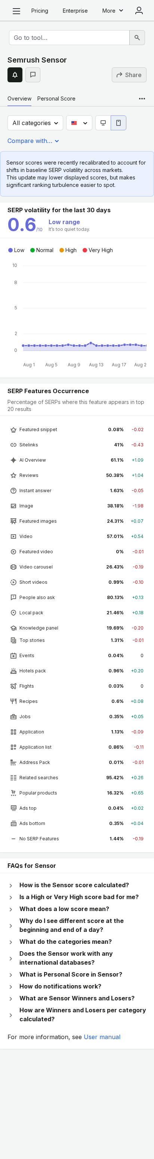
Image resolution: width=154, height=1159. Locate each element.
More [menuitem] (109, 10)
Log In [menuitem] (139, 10)
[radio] (103, 122)
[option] (77, 429)
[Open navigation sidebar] (16, 11)
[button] (14, 74)
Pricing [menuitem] (39, 10)
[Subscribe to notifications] (14, 74)
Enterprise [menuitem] (75, 10)
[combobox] (69, 38)
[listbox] (77, 634)
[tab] (19, 98)
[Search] (137, 37)
